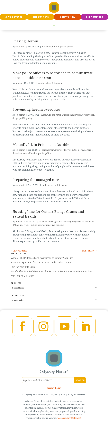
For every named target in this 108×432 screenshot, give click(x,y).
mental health (30, 153)
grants (58, 221)
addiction (46, 46)
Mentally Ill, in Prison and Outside (41, 144)
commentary (48, 150)
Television (57, 83)
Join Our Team (40, 17)
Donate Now (67, 17)
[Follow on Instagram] (43, 326)
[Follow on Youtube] (65, 326)
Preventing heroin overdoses (36, 109)
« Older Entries (19, 250)
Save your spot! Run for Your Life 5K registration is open (41, 262)
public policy (66, 46)
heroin (55, 46)
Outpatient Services (71, 114)
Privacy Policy (54, 388)
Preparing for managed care (36, 179)
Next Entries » (89, 250)
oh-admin (20, 46)
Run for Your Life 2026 (23, 266)
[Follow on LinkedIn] (86, 326)
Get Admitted (94, 17)
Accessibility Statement (69, 418)
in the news (55, 114)
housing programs (72, 221)
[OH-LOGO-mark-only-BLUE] (54, 365)
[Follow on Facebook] (22, 326)
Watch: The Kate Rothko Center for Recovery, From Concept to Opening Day (51, 271)
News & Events (13, 17)
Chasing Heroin (25, 41)
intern (18, 83)
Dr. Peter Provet (62, 150)
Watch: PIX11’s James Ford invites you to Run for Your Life (42, 257)
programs (25, 225)
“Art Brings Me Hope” (22, 275)
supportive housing (54, 225)
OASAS (16, 225)
